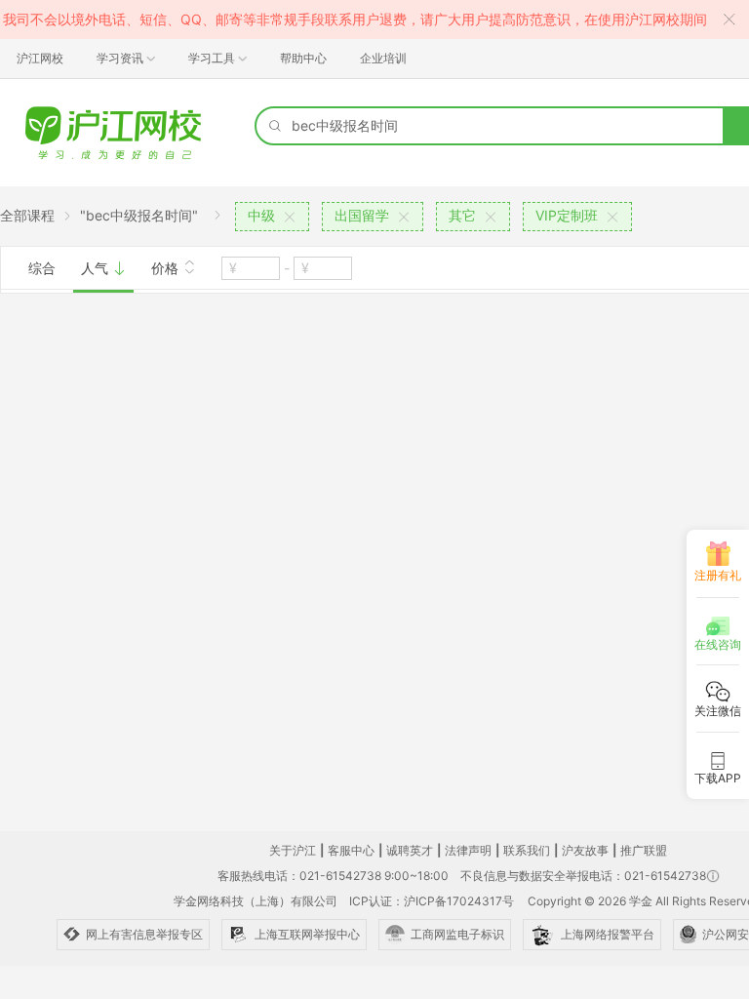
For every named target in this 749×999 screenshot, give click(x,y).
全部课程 (27, 215)
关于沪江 (292, 850)
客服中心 (351, 850)
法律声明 (468, 850)
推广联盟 (643, 850)
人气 (96, 268)
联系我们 (526, 850)
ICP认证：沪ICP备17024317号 (431, 901)
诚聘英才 (409, 850)
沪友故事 (585, 850)
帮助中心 (303, 58)
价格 (166, 268)
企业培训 (383, 58)
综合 (42, 268)
